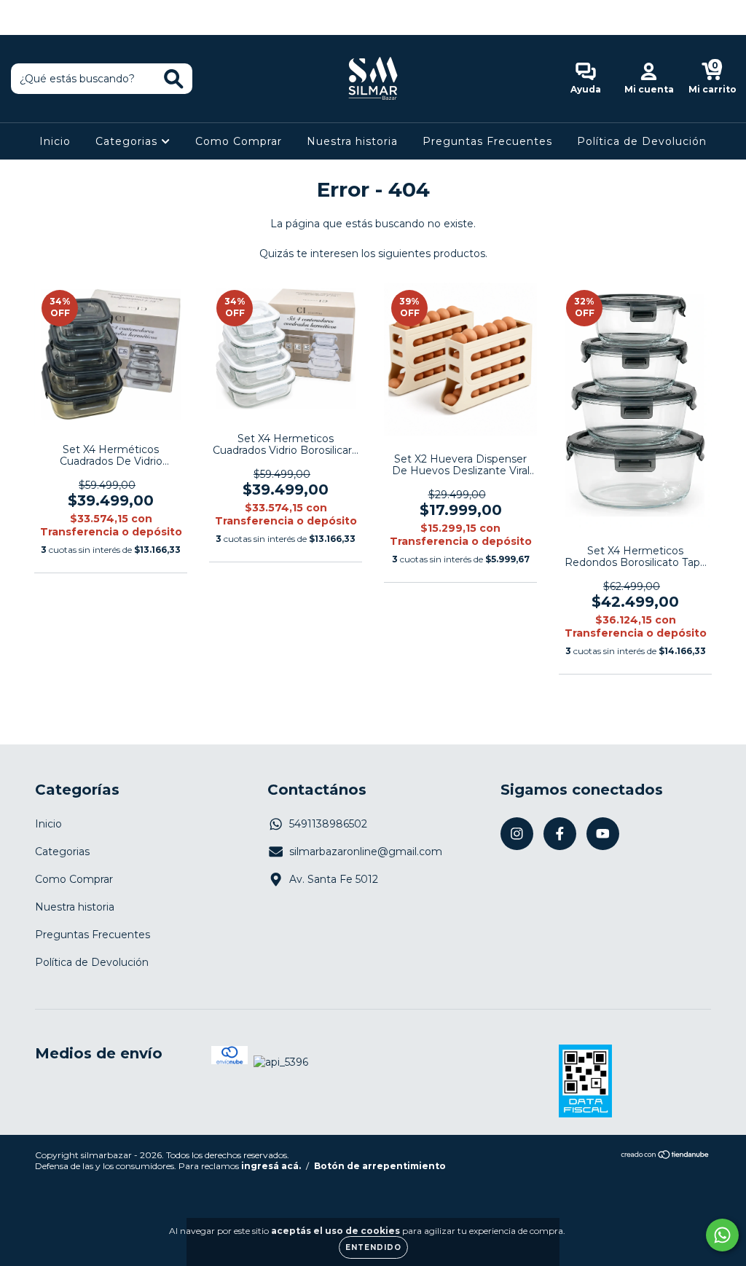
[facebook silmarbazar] (44, 10)
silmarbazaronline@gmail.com (365, 851)
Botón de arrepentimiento (380, 1165)
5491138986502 (328, 823)
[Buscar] (174, 79)
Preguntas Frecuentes (487, 141)
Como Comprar (238, 141)
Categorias (128, 141)
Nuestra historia (352, 141)
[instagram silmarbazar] (22, 10)
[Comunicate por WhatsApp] (722, 1235)
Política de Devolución (642, 141)
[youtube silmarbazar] (64, 10)
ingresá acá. (271, 1165)
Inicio (55, 141)
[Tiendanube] (665, 1156)
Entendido (373, 1247)
